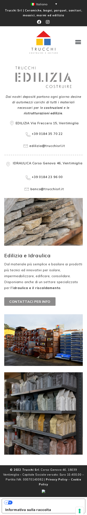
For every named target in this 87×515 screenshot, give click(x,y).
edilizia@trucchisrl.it (47, 146)
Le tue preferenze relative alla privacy (45, 502)
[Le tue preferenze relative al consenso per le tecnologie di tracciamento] (80, 511)
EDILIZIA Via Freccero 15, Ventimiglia (47, 123)
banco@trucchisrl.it (47, 189)
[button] (78, 42)
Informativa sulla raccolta (28, 510)
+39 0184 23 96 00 (47, 177)
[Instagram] (48, 22)
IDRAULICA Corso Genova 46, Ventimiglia (47, 163)
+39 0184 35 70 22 (47, 134)
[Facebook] (39, 22)
